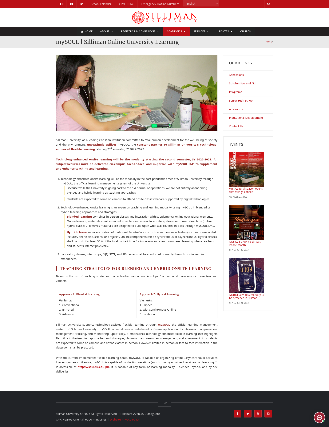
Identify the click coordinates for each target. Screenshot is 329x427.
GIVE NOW (126, 4)
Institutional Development (246, 117)
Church (245, 31)
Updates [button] (223, 31)
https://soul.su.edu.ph (93, 367)
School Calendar (101, 4)
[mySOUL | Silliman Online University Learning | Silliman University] (164, 17)
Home (89, 31)
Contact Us (236, 126)
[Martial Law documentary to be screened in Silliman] (246, 275)
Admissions (236, 75)
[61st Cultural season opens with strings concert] (246, 169)
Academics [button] (174, 31)
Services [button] (199, 31)
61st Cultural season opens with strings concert (246, 190)
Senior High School (241, 100)
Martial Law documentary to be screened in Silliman (246, 296)
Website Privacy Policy (125, 419)
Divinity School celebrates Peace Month (245, 243)
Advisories (236, 109)
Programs (235, 92)
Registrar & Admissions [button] (138, 31)
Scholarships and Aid (242, 83)
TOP (164, 403)
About (104, 31)
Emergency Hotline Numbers (160, 4)
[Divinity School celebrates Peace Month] (246, 222)
